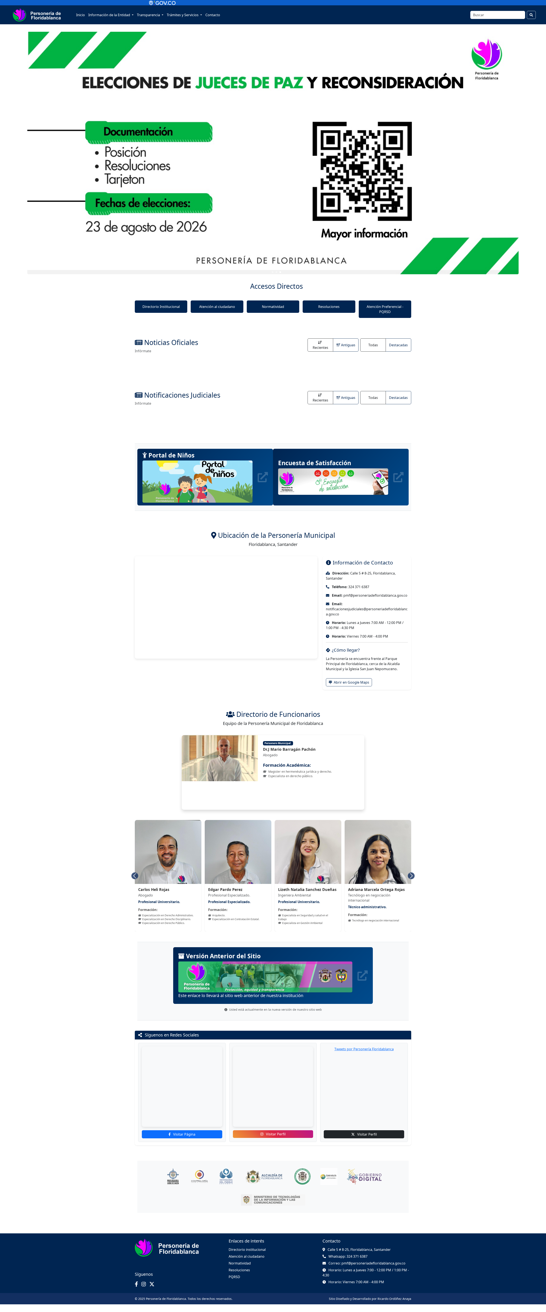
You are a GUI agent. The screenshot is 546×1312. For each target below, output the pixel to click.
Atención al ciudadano (217, 306)
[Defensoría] (225, 1184)
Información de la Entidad (109, 15)
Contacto (212, 15)
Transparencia (149, 15)
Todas (373, 345)
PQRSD (234, 1284)
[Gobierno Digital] (364, 1184)
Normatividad (273, 306)
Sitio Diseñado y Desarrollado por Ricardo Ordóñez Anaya (370, 1306)
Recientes (320, 347)
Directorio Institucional (161, 306)
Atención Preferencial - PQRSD (385, 309)
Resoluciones (329, 306)
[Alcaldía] (264, 1184)
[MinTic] (273, 1207)
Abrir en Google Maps (351, 682)
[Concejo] (302, 1184)
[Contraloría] (199, 1184)
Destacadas (398, 345)
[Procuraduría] (173, 1184)
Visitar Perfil (275, 1141)
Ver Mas (430, 176)
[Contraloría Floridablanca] (328, 1184)
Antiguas (348, 345)
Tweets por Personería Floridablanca (364, 1056)
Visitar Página (183, 1142)
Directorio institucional (247, 1257)
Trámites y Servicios (183, 15)
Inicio (80, 15)
